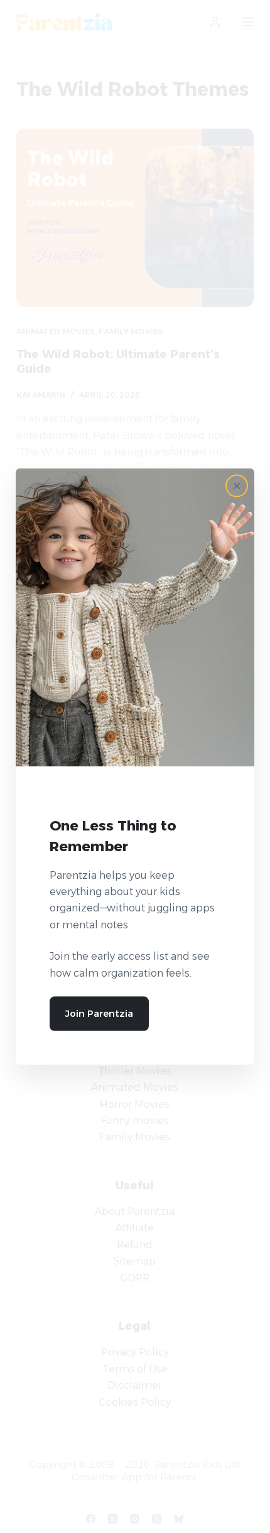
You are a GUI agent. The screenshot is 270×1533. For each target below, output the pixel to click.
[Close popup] (237, 486)
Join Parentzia (99, 1013)
